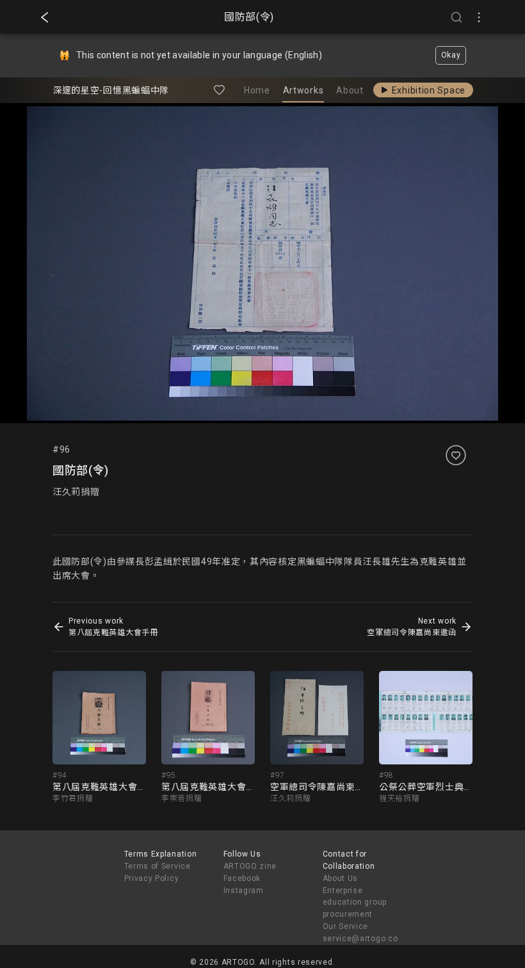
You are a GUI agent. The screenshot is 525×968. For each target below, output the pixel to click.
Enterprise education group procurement (355, 902)
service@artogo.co (360, 938)
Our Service (346, 926)
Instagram (243, 890)
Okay (451, 55)
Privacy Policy (151, 878)
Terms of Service (157, 866)
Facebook (242, 878)
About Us (341, 878)
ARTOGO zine (250, 866)
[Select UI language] (479, 17)
